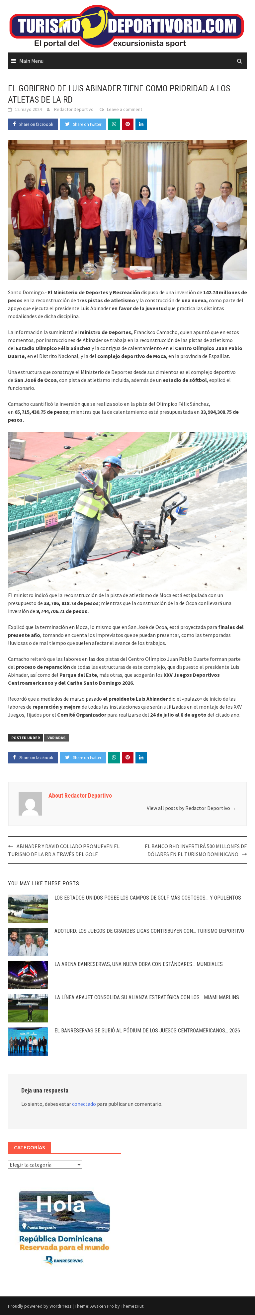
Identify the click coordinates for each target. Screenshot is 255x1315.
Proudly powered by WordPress (40, 1306)
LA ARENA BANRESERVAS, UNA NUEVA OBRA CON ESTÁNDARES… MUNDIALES (138, 964)
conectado (84, 1103)
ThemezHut (132, 1306)
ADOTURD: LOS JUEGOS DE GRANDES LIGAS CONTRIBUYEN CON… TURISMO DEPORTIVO (149, 931)
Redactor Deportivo (74, 109)
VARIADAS (56, 737)
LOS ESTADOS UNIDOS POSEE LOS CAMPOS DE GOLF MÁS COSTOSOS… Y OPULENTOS (147, 898)
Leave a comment (124, 109)
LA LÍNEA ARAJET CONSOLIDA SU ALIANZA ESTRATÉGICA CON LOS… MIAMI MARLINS (146, 997)
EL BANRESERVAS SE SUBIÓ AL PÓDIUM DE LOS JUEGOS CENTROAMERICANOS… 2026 (147, 1030)
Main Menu (31, 60)
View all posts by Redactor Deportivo (191, 808)
